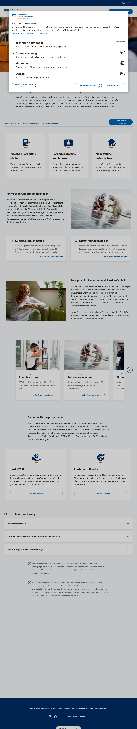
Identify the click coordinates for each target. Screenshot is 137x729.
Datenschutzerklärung (22, 33)
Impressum (43, 33)
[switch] (122, 52)
